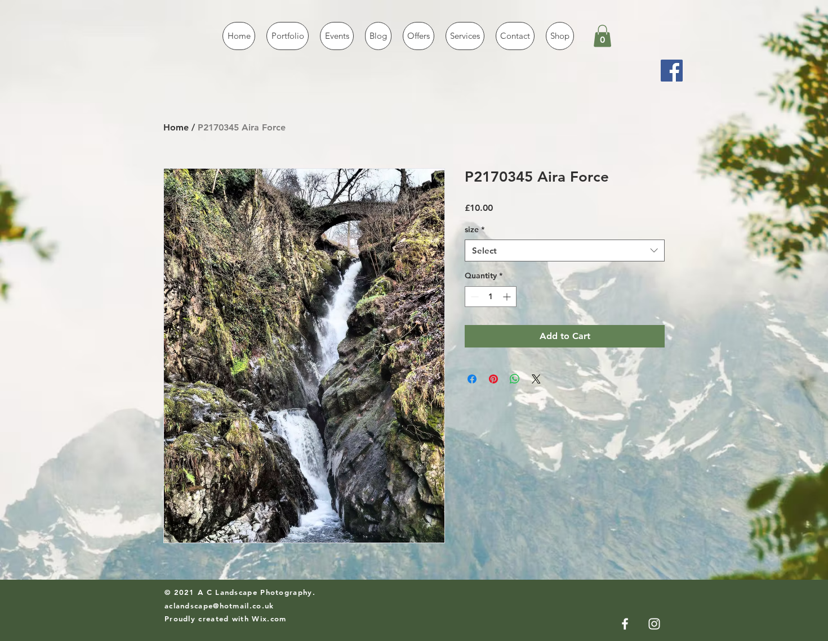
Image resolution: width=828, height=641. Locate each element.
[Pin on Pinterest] (493, 379)
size (474, 229)
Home (176, 127)
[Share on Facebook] (472, 379)
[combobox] (565, 250)
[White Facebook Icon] (625, 623)
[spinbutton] (490, 296)
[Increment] (508, 296)
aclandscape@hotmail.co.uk (219, 605)
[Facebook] (672, 71)
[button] (602, 36)
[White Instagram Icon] (654, 623)
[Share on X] (536, 379)
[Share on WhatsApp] (515, 379)
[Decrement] (473, 296)
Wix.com (269, 618)
